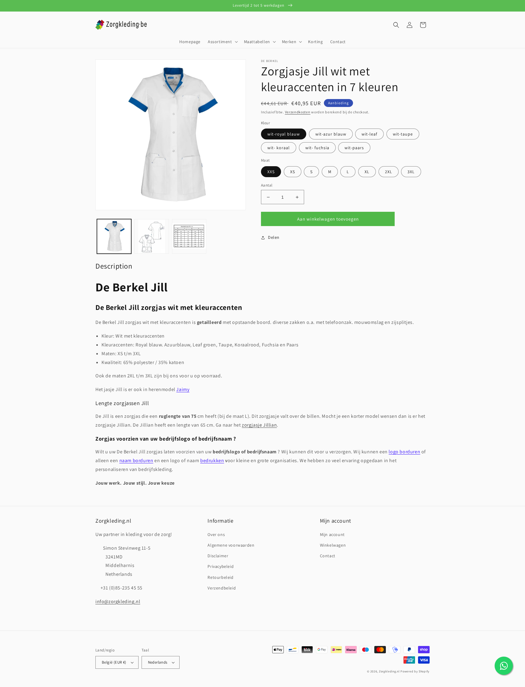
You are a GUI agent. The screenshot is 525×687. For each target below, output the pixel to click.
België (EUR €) (114, 662)
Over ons (216, 534)
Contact (327, 555)
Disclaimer (218, 555)
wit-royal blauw (283, 134)
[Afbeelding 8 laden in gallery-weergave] (151, 236)
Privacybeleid (221, 566)
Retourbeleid (220, 577)
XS (292, 171)
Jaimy (182, 389)
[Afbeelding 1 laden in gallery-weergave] (114, 236)
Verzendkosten (298, 112)
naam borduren (136, 460)
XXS (271, 171)
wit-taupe (403, 134)
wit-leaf (369, 134)
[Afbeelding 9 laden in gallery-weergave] (189, 236)
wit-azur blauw (330, 134)
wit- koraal (278, 147)
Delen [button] (274, 237)
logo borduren (404, 451)
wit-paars (354, 147)
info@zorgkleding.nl (117, 601)
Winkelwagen (333, 545)
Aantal (266, 185)
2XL (388, 171)
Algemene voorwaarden (231, 545)
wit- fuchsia (317, 147)
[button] (222, 41)
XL (367, 171)
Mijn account (332, 534)
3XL (411, 171)
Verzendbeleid (222, 588)
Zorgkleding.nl (389, 671)
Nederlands (157, 662)
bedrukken (212, 460)
